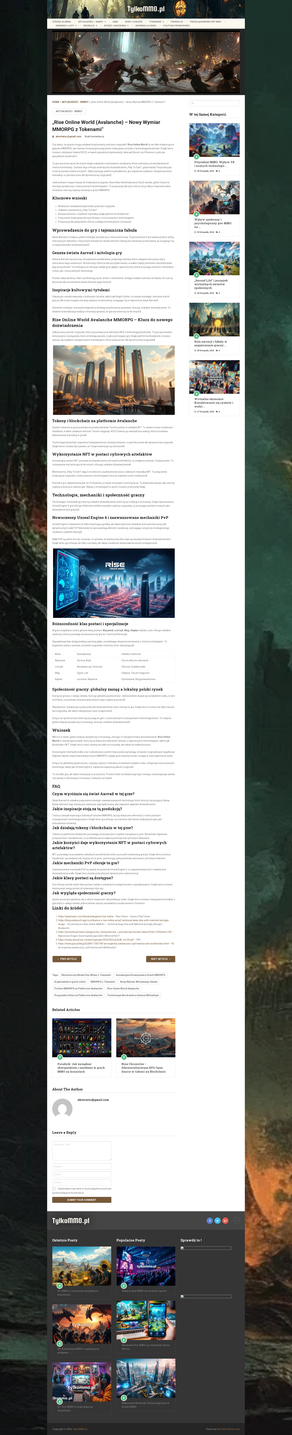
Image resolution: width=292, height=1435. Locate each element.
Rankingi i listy (65, 25)
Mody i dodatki (133, 21)
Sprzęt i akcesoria (115, 25)
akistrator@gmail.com (68, 136)
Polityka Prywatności (176, 25)
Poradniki (155, 21)
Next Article (159, 959)
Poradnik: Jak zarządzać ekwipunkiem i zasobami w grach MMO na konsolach (81, 1067)
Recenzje (88, 25)
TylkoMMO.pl (146, 9)
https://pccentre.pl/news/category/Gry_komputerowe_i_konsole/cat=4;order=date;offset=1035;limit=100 (115, 932)
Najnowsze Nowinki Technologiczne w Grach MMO (145, 1404)
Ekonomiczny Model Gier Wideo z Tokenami (86, 975)
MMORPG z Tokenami (103, 981)
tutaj (142, 486)
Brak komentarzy (94, 136)
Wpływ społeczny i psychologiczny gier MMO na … (213, 223)
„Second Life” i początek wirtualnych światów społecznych (211, 284)
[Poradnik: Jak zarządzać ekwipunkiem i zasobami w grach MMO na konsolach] (81, 1037)
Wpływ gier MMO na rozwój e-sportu (144, 1290)
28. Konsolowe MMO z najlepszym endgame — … (78, 1350)
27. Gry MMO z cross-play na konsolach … (75, 1408)
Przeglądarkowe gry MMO (205, 21)
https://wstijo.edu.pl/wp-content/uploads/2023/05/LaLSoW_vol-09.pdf (96, 939)
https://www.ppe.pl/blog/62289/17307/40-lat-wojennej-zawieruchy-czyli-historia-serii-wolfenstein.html (113, 943)
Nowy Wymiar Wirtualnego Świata (138, 981)
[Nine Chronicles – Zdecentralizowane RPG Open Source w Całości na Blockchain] (145, 1037)
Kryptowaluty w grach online (70, 981)
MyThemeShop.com (228, 1429)
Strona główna (61, 21)
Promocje (177, 21)
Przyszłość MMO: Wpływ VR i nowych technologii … (214, 164)
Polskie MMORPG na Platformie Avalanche (78, 988)
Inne (115, 21)
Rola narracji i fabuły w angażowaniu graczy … (210, 343)
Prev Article (68, 959)
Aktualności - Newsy (69, 111)
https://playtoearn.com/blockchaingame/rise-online (85, 916)
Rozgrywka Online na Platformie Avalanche (78, 995)
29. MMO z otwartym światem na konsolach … (77, 1292)
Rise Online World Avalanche (123, 988)
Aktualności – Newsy (90, 21)
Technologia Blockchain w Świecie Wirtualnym (133, 995)
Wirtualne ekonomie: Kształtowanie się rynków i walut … (213, 402)
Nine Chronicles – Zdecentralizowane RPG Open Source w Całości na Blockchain (143, 1067)
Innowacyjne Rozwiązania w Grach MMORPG (140, 975)
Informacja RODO (145, 25)
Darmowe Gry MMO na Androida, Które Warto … (145, 1346)
